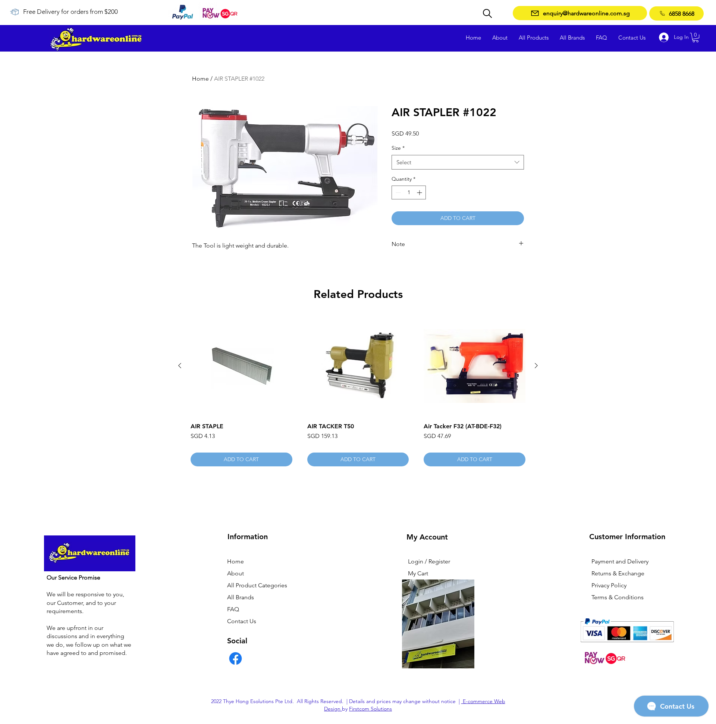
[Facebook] (235, 658)
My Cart (418, 573)
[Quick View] (241, 366)
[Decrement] (397, 192)
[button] (695, 37)
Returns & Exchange (617, 573)
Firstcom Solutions (370, 708)
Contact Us (241, 621)
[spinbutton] (408, 192)
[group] (358, 391)
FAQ (233, 609)
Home (200, 78)
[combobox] (458, 162)
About (235, 573)
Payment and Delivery (620, 561)
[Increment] (420, 192)
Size (398, 148)
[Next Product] (536, 365)
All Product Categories (257, 585)
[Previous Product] (179, 365)
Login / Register (429, 561)
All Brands (240, 597)
